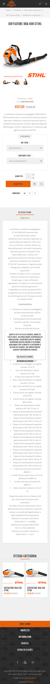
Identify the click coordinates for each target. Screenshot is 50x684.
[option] (6, 85)
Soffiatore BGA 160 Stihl (36, 589)
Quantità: (19, 176)
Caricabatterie (24, 155)
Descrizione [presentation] (25, 212)
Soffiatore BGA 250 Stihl (13, 589)
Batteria (25, 142)
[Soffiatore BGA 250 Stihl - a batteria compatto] (13, 573)
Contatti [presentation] (25, 218)
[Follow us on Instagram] (33, 662)
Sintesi (30, 682)
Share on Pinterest (35, 193)
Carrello (41, 2)
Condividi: (16, 193)
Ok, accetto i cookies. (25, 357)
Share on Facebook (30, 193)
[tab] (25, 212)
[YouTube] (25, 662)
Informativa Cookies (25, 361)
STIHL (30, 98)
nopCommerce (30, 678)
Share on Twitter (24, 193)
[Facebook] (17, 662)
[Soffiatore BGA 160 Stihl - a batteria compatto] (37, 573)
